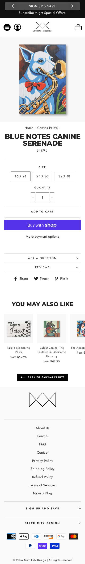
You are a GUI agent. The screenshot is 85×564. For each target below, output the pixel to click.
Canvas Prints (47, 127)
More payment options (42, 236)
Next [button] (72, 5)
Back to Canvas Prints (46, 377)
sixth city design (42, 523)
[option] (42, 9)
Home (29, 127)
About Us (43, 428)
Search (42, 436)
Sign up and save (43, 508)
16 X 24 (20, 176)
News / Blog (42, 493)
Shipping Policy (42, 468)
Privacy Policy (42, 460)
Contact (42, 452)
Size (42, 167)
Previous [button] (12, 5)
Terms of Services (42, 485)
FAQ (42, 444)
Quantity (42, 187)
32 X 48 (64, 176)
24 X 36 (42, 176)
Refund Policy (42, 477)
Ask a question (42, 258)
